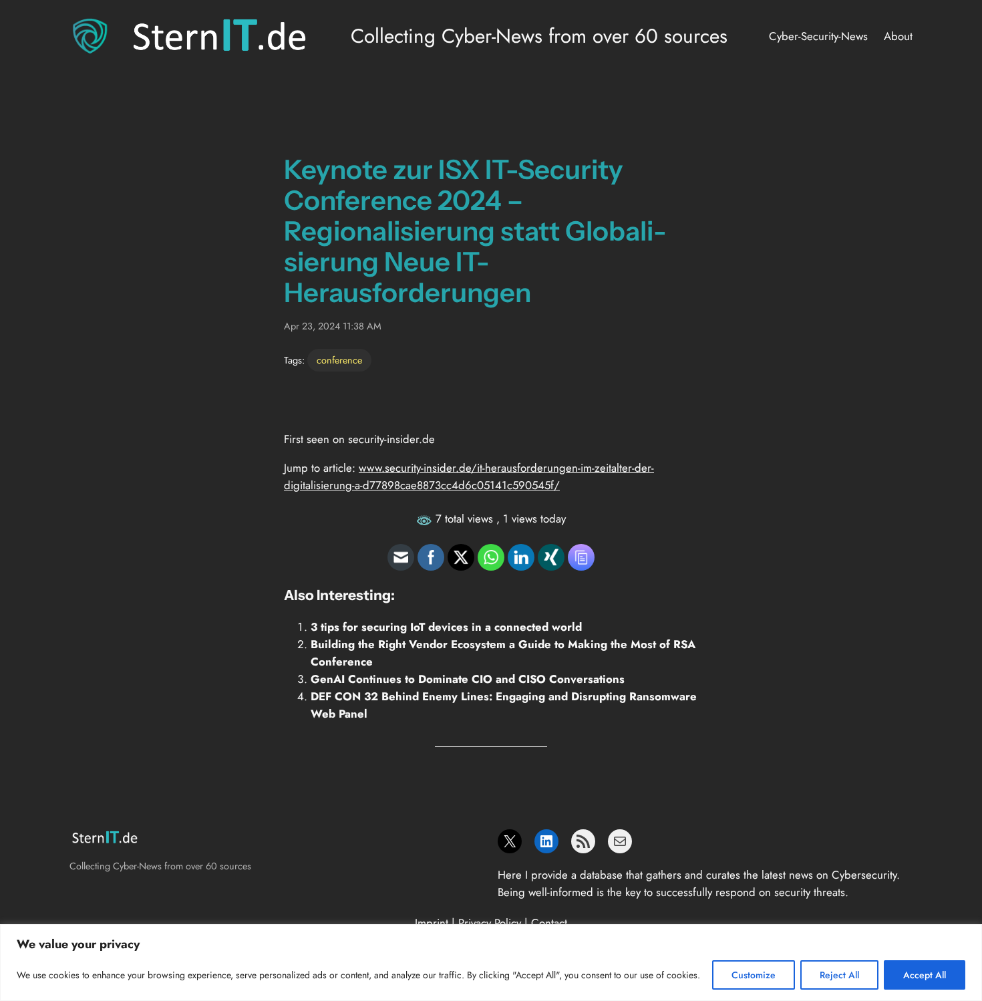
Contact (549, 923)
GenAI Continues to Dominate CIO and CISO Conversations (468, 679)
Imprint (431, 923)
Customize (753, 975)
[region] (491, 962)
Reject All (839, 975)
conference (339, 360)
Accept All (924, 975)
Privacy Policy (489, 923)
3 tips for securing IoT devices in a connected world (446, 627)
